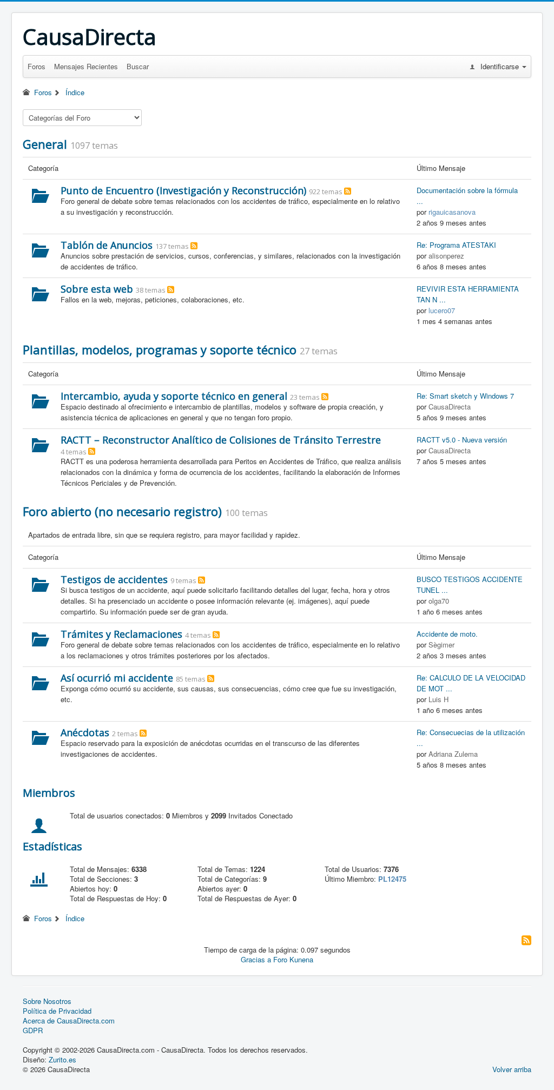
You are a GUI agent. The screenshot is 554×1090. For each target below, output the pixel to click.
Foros (36, 66)
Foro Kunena (293, 959)
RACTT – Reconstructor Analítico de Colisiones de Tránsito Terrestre (221, 439)
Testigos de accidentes (114, 579)
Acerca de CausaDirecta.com (69, 1021)
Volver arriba (511, 1069)
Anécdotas (85, 732)
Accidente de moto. (447, 634)
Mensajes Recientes (86, 66)
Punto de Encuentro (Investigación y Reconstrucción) (183, 190)
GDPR (33, 1030)
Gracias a (256, 959)
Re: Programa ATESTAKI (456, 245)
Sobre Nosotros (47, 1001)
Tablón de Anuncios (107, 245)
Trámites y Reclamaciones (121, 633)
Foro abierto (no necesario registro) (122, 511)
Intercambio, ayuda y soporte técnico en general (174, 395)
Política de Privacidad (57, 1011)
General (45, 144)
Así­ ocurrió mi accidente (117, 677)
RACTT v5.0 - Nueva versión (462, 439)
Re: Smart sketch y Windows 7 (465, 396)
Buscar (138, 66)
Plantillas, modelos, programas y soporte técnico (159, 349)
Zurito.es (62, 1059)
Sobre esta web (97, 288)
